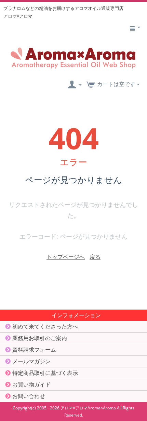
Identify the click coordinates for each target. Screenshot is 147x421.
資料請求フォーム (34, 349)
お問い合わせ (28, 396)
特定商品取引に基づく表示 (45, 373)
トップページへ (65, 257)
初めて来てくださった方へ (45, 326)
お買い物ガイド (31, 384)
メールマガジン (31, 361)
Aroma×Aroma (102, 408)
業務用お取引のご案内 (39, 338)
